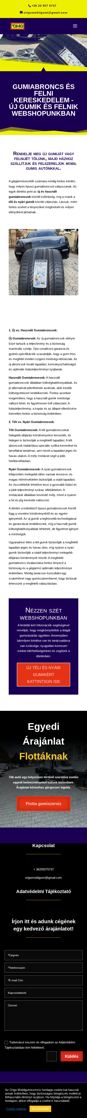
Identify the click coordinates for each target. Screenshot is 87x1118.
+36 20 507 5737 (44, 5)
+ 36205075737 (43, 869)
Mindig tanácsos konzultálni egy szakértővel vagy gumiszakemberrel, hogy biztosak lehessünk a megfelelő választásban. (43, 578)
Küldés (71, 1056)
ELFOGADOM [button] (40, 1108)
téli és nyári (17, 201)
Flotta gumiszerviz (43, 803)
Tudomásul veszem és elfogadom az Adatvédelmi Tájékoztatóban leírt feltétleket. (39, 1045)
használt (51, 191)
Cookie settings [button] (16, 1109)
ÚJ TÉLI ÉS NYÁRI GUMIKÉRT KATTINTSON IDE (43, 675)
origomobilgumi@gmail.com (43, 877)
